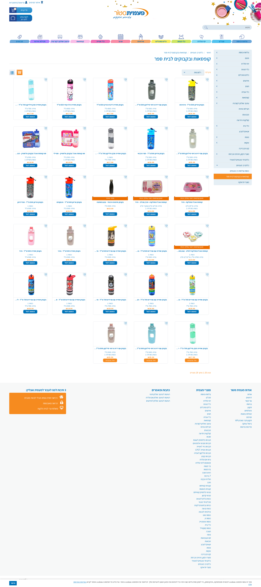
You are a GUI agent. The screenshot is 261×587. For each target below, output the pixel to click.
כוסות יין (208, 518)
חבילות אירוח (244, 108)
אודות (249, 394)
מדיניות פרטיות (246, 427)
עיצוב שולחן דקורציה (241, 103)
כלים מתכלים (243, 74)
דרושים (249, 397)
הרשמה (21, 2)
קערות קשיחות (205, 485)
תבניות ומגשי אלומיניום (202, 443)
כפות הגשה (206, 508)
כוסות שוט (207, 515)
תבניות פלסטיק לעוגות (202, 440)
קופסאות (245, 97)
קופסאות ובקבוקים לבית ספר (237, 176)
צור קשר (248, 400)
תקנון (250, 407)
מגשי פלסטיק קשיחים (202, 492)
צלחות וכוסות (244, 52)
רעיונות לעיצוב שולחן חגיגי (160, 394)
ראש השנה (206, 472)
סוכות (208, 436)
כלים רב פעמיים (242, 165)
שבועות (208, 541)
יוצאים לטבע (244, 131)
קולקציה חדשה (243, 120)
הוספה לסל (191, 116)
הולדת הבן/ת (206, 479)
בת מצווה (207, 469)
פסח (209, 534)
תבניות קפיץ (206, 456)
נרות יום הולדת (205, 459)
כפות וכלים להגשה (203, 498)
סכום (247, 58)
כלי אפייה (245, 91)
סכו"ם (208, 397)
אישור (13, 583)
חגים (247, 86)
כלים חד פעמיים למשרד (239, 159)
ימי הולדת (245, 63)
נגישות (249, 404)
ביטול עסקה (247, 423)
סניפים (249, 417)
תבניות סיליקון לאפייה (202, 453)
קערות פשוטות (205, 489)
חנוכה (208, 531)
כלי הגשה (245, 69)
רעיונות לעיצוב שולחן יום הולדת (158, 397)
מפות (247, 137)
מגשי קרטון (206, 495)
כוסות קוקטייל (205, 528)
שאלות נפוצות (246, 413)
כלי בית (246, 125)
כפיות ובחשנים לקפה (202, 505)
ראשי (209, 52)
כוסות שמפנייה (205, 521)
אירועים (246, 80)
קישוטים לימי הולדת (203, 462)
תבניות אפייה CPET (203, 449)
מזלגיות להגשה (205, 511)
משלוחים (248, 410)
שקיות (246, 142)
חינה (209, 482)
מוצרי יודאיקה (243, 182)
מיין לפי (208, 72)
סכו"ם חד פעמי (205, 502)
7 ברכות (207, 475)
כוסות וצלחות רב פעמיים (239, 170)
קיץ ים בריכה (244, 148)
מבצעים (246, 114)
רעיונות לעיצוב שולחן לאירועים (158, 400)
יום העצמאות (206, 538)
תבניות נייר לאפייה (204, 446)
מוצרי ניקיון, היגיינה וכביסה (239, 153)
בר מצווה (207, 466)
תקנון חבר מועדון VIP (243, 420)
